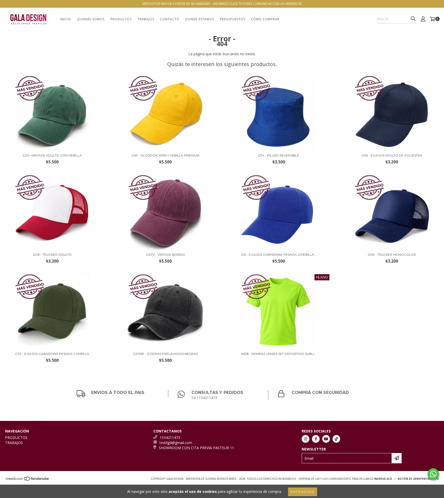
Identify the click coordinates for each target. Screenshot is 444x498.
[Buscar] (413, 18)
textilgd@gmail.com (176, 442)
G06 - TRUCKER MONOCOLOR (392, 254)
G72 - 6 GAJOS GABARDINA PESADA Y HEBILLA (52, 354)
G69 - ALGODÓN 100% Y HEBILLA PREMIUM (165, 155)
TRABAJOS (145, 19)
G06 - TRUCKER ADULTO (52, 254)
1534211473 (170, 437)
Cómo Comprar (265, 19)
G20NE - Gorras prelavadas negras (165, 354)
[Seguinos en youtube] (326, 439)
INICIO (65, 19)
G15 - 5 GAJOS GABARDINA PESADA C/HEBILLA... (279, 254)
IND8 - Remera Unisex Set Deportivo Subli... (278, 354)
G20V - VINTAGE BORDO (165, 254)
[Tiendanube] (27, 480)
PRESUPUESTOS (232, 19)
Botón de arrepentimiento (418, 479)
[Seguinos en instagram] (305, 439)
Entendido (302, 492)
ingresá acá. (383, 479)
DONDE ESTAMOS (199, 19)
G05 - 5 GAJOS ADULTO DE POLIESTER (392, 155)
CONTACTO (169, 19)
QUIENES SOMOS (91, 19)
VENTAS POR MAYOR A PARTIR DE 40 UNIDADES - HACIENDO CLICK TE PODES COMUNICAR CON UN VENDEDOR (222, 4)
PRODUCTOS (121, 19)
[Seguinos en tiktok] (336, 439)
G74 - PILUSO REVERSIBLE (278, 155)
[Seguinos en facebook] (316, 439)
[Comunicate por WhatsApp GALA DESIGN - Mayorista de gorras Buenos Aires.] (433, 474)
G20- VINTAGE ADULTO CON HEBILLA (52, 155)
